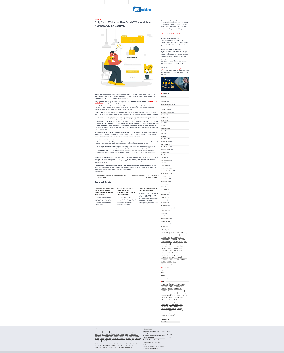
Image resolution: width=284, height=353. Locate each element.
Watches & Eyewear (166, 218)
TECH (170, 259)
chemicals (164, 237)
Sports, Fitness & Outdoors (167, 208)
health (178, 243)
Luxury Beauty (164, 165)
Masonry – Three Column (167, 170)
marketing (170, 248)
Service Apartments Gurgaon (169, 257)
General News (164, 138)
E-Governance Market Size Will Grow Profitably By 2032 (148, 189)
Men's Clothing (164, 176)
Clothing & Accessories (166, 112)
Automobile (99, 2)
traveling (169, 261)
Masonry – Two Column (166, 173)
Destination (163, 117)
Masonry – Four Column (166, 168)
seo (181, 252)
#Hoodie (172, 232)
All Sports (163, 99)
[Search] (188, 2)
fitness (180, 241)
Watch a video (165, 33)
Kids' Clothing (164, 154)
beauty (171, 235)
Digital (162, 122)
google (173, 243)
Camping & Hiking (165, 109)
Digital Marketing (166, 239)
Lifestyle (163, 157)
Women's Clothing (165, 221)
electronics (181, 239)
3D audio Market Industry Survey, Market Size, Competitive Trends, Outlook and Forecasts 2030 (126, 191)
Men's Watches (164, 184)
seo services (165, 255)
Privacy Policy (164, 278)
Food (162, 133)
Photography (164, 189)
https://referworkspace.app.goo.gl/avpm (172, 69)
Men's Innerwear (165, 178)
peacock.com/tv (178, 250)
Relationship (143, 2)
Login (158, 2)
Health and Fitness (165, 149)
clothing (170, 237)
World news (164, 226)
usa (174, 261)
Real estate (163, 194)
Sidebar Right (164, 202)
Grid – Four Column (165, 141)
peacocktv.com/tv (166, 252)
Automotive (164, 235)
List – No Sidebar (165, 162)
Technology (98, 19)
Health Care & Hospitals (167, 246)
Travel (162, 216)
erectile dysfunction (166, 241)
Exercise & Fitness (165, 128)
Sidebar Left (164, 200)
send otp (101, 171)
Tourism (163, 213)
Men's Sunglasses (165, 181)
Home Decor (164, 152)
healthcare (184, 243)
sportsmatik (164, 259)
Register (151, 2)
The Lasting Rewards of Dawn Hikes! (152, 339)
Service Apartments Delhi (176, 255)
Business (123, 2)
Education (133, 2)
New (162, 186)
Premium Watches (165, 192)
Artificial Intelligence (181, 232)
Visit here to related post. (168, 264)
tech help (176, 259)
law (182, 246)
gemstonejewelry (166, 243)
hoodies (177, 246)
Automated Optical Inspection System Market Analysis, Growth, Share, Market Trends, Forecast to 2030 (104, 191)
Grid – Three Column (166, 144)
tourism (163, 261)
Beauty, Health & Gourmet (167, 104)
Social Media (164, 205)
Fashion (108, 2)
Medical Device (178, 248)
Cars (182, 235)
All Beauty (163, 96)
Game (162, 136)
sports (179, 257)
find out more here (176, 33)
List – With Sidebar (165, 160)
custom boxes (177, 237)
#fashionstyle (165, 232)
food (185, 241)
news (171, 250)
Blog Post (165, 2)
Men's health (165, 250)
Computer (163, 114)
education (174, 239)
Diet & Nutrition (164, 120)
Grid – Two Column (165, 146)
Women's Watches (165, 224)
